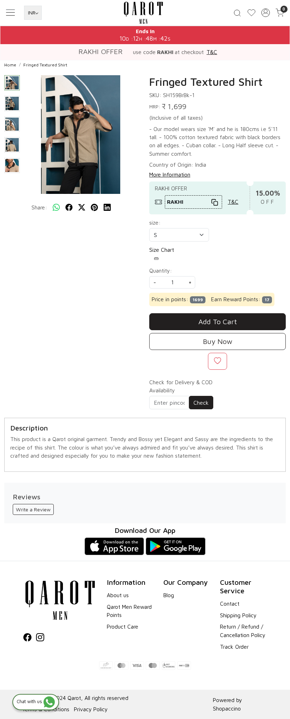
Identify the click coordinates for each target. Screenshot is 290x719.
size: (155, 222)
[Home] (145, 13)
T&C (212, 52)
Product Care (122, 626)
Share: (39, 207)
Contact (229, 603)
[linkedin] (107, 208)
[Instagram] (40, 638)
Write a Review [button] (33, 509)
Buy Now (217, 341)
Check (201, 402)
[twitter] (81, 208)
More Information (169, 174)
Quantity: (160, 270)
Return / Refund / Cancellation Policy (242, 630)
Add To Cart (217, 321)
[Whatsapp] (56, 208)
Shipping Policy (238, 615)
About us (118, 595)
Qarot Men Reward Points (129, 611)
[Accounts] (266, 12)
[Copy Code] (215, 202)
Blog (168, 595)
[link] (237, 12)
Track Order (234, 646)
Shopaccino (227, 708)
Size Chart (161, 249)
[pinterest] (94, 208)
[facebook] (69, 208)
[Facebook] (27, 638)
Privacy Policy (91, 709)
